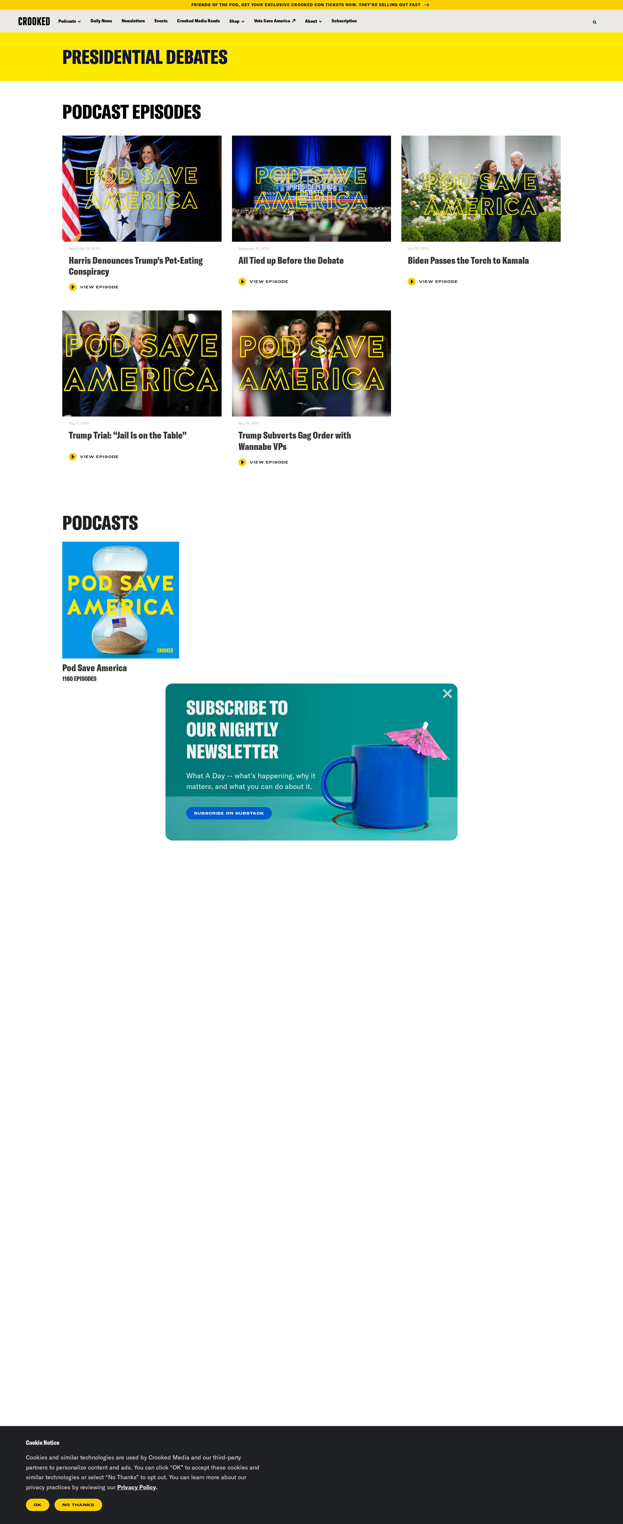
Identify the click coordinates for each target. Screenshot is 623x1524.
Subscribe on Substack (229, 814)
